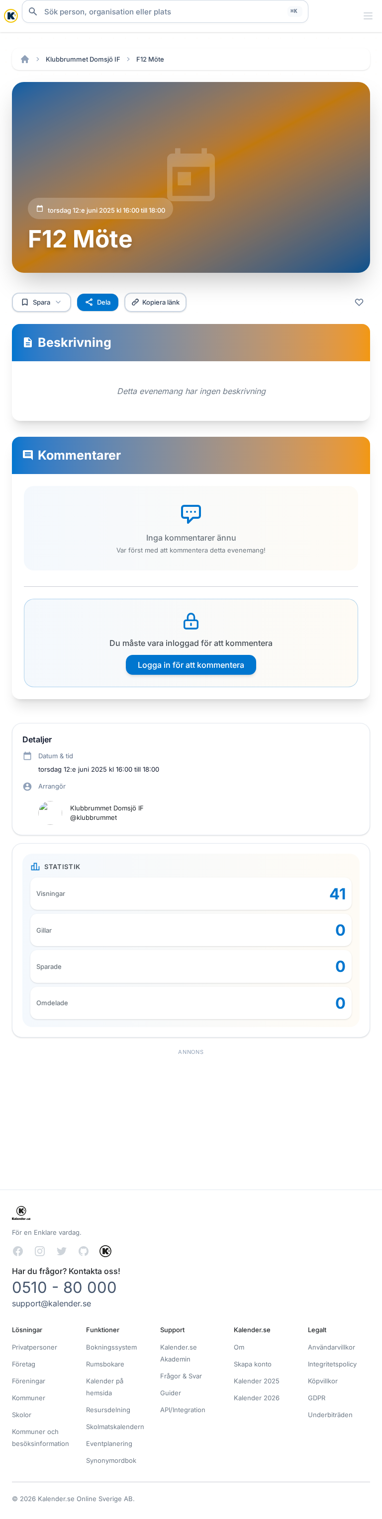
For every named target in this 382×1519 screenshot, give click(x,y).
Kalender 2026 (257, 1398)
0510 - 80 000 (64, 1287)
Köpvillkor (323, 1381)
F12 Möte (150, 59)
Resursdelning (108, 1410)
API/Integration (182, 1410)
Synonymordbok (111, 1460)
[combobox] (165, 11)
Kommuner (28, 1398)
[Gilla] (359, 302)
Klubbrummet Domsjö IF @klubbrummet (107, 812)
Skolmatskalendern (115, 1427)
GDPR (316, 1398)
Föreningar (28, 1381)
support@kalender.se (51, 1303)
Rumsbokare (105, 1364)
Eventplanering (109, 1443)
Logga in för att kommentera (191, 665)
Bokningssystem (111, 1347)
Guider (170, 1393)
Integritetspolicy (332, 1364)
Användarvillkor (331, 1347)
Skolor (21, 1415)
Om (239, 1347)
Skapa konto (253, 1364)
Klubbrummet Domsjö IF (83, 59)
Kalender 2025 (257, 1381)
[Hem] (25, 59)
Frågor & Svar (181, 1376)
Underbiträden (330, 1415)
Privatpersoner (34, 1347)
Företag (23, 1364)
